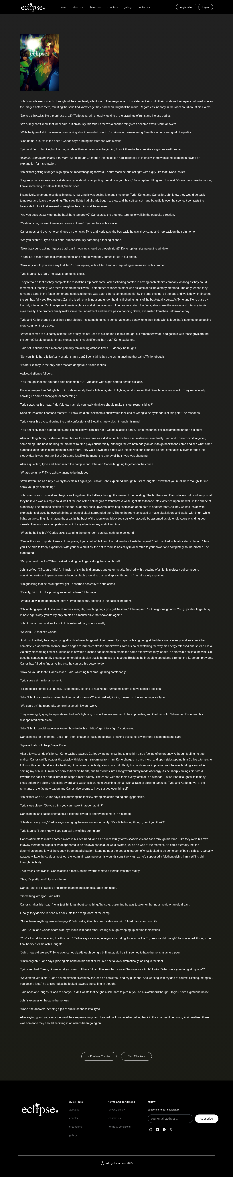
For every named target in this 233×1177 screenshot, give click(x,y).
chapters (113, 7)
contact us (144, 7)
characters (95, 7)
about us (78, 7)
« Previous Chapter (99, 1056)
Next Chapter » (136, 1056)
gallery (128, 7)
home (63, 7)
